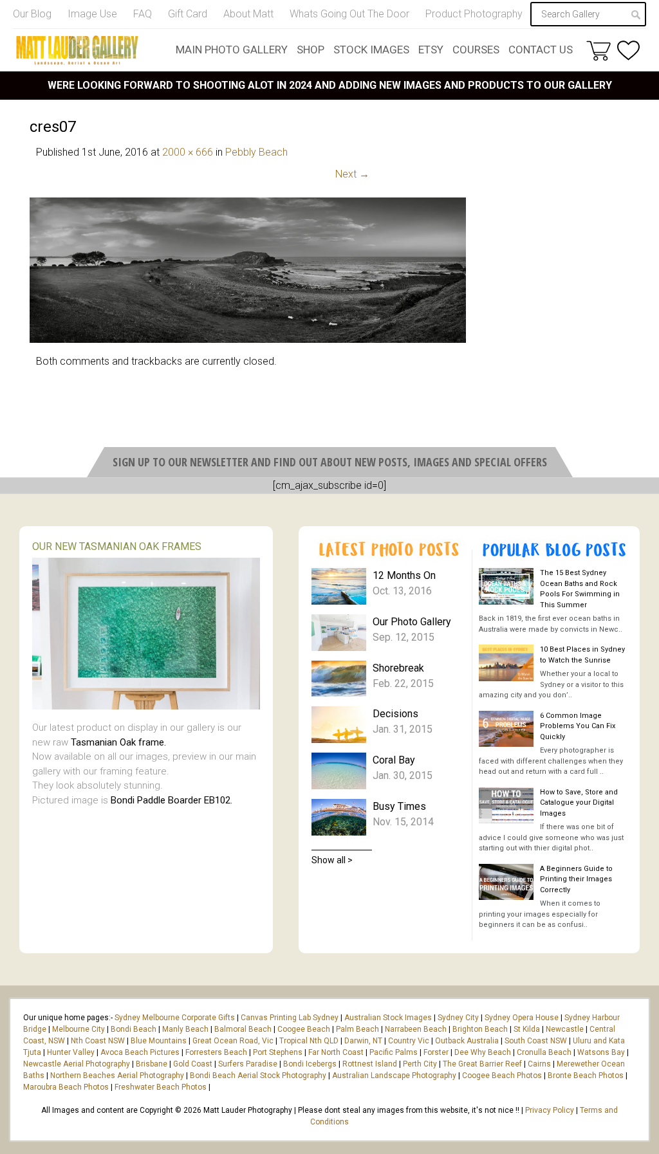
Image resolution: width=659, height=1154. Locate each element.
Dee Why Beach (482, 1052)
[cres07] (248, 339)
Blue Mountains (158, 1040)
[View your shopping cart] (598, 50)
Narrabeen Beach (416, 1029)
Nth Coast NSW (98, 1040)
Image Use (92, 14)
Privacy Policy (549, 1110)
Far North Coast (336, 1052)
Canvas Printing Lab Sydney (290, 1017)
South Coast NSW (536, 1040)
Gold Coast (192, 1063)
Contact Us (540, 49)
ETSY (430, 49)
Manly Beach (185, 1029)
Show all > (332, 860)
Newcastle (565, 1029)
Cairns (539, 1063)
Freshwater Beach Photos (161, 1087)
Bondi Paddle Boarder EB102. (171, 800)
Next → (352, 174)
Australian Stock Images (388, 1017)
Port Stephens (277, 1052)
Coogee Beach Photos (502, 1075)
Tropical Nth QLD (309, 1040)
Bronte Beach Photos (586, 1075)
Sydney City (458, 1017)
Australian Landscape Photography (394, 1075)
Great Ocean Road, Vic (233, 1040)
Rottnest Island (369, 1063)
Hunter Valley (71, 1052)
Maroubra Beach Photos (66, 1087)
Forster (436, 1052)
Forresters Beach (216, 1052)
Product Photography (474, 14)
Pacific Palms (393, 1052)
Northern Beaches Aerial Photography (117, 1075)
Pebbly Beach (256, 152)
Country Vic (408, 1040)
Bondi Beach (133, 1029)
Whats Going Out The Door (349, 14)
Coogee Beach (303, 1029)
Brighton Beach (480, 1029)
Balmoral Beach (243, 1029)
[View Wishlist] (628, 50)
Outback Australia (467, 1040)
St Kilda (527, 1029)
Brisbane (151, 1063)
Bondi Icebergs (310, 1063)
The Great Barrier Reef (482, 1063)
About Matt (248, 14)
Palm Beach (357, 1029)
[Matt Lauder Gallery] (77, 50)
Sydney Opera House (522, 1017)
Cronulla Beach (544, 1052)
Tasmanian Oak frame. (118, 742)
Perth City (420, 1063)
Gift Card (187, 14)
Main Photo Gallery (232, 49)
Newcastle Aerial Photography (76, 1063)
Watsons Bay (601, 1052)
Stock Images (371, 49)
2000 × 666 (187, 152)
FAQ (142, 14)
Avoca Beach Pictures (140, 1052)
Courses (475, 49)
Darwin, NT (363, 1040)
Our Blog (32, 14)
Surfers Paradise (247, 1063)
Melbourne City (78, 1029)
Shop (310, 49)
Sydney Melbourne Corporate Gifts (176, 1017)
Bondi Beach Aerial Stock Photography (258, 1075)
